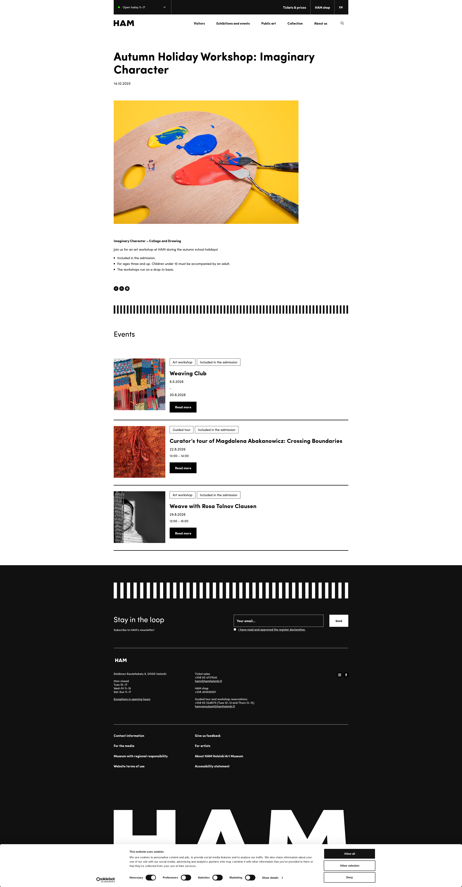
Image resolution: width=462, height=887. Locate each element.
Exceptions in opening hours (132, 699)
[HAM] (124, 23)
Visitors (199, 23)
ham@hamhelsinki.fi (208, 681)
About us (320, 23)
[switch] (186, 877)
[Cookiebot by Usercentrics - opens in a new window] (105, 880)
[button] (342, 23)
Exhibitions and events (233, 23)
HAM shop (322, 7)
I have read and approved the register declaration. (272, 629)
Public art (268, 23)
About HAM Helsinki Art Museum (219, 756)
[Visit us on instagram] (340, 675)
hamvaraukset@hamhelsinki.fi (215, 706)
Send (338, 621)
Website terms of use (129, 766)
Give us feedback (208, 736)
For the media (124, 746)
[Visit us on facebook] (346, 675)
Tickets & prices (294, 7)
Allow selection (349, 865)
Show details (270, 877)
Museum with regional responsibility (141, 756)
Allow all (349, 853)
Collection (295, 23)
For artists (202, 746)
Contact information (129, 736)
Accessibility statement (212, 766)
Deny (349, 877)
